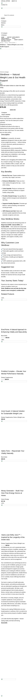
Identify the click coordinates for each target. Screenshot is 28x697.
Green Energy (5, 499)
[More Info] (3, 326)
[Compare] (11, 326)
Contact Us (4, 642)
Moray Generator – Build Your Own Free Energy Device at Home (12, 493)
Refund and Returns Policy (7, 671)
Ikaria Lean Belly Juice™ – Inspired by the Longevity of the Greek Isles (13, 537)
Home (2, 42)
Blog (2, 634)
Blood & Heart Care (6, 657)
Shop (6, 42)
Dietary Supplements (7, 377)
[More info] (3, 488)
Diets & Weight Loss (19, 417)
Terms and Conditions (6, 674)
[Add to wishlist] (16, 326)
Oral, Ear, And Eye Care (7, 654)
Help (2, 677)
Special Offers (4, 637)
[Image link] (8, 680)
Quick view (7, 326)
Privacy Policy (4, 669)
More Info (13, 110)
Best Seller (12, 42)
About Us (3, 640)
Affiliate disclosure (5, 666)
